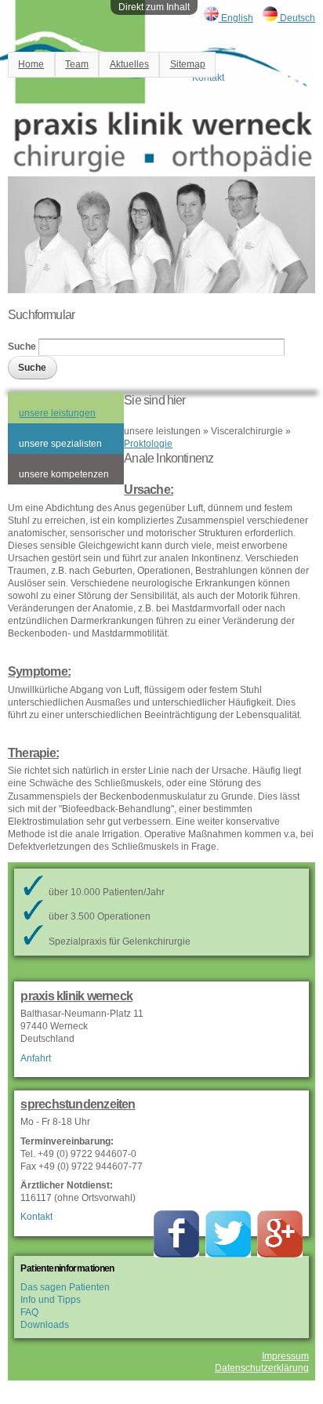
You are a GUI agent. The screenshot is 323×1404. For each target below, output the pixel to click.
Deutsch (296, 18)
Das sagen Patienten (65, 1287)
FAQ (29, 1312)
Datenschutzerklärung (262, 1368)
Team (77, 64)
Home (31, 64)
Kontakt (36, 1216)
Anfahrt (35, 1058)
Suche (23, 347)
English (236, 18)
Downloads (44, 1324)
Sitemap (187, 64)
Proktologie (148, 443)
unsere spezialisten (60, 443)
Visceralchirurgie (247, 431)
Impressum (285, 1356)
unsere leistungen (57, 413)
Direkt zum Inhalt (154, 7)
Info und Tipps (50, 1299)
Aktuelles (129, 64)
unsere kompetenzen (64, 474)
